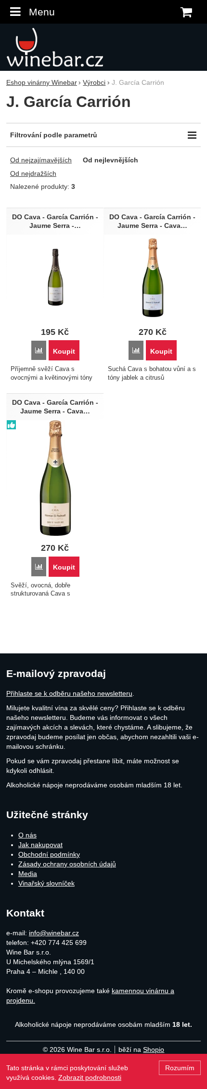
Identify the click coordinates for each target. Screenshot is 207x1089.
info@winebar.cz (54, 933)
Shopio (153, 1049)
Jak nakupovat (40, 845)
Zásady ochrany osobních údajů (67, 864)
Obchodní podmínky (49, 854)
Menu (42, 11)
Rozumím (179, 1068)
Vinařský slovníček (46, 883)
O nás (27, 835)
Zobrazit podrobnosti (89, 1077)
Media (27, 873)
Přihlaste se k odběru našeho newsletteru (69, 693)
